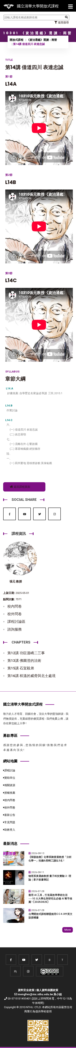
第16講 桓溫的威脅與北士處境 (31, 676)
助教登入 (9, 829)
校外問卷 (14, 614)
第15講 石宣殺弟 (20, 668)
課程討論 (9, 770)
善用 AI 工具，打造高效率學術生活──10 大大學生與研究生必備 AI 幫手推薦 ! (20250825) (50, 898)
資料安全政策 (26, 990)
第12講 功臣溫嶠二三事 (26, 653)
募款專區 (10, 735)
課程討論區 (16, 621)
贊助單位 (9, 777)
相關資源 (9, 785)
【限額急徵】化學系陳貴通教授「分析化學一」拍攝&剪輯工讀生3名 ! (50, 858)
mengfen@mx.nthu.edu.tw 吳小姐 (40, 994)
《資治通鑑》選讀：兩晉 (42, 39)
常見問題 (9, 822)
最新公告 (9, 814)
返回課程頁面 (21, 486)
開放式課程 (16, 39)
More (67, 929)
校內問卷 (14, 606)
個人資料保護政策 (47, 990)
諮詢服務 (14, 629)
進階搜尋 (63, 22)
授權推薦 (9, 792)
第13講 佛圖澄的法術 (24, 660)
